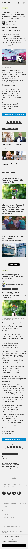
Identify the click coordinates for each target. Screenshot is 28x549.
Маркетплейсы (12, 27)
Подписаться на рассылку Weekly (12, 484)
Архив (5, 506)
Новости (5, 8)
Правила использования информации (15, 503)
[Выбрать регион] (18, 3)
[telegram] (14, 493)
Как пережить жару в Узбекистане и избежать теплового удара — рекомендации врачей (10, 465)
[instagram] (9, 493)
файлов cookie (14, 541)
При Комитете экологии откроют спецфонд (14, 457)
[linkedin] (19, 493)
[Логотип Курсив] (6, 2)
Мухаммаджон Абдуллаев (14, 284)
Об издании (7, 500)
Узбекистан (14, 288)
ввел (18, 36)
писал (15, 103)
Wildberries (5, 27)
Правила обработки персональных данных (14, 510)
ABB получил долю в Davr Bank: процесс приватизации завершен (13, 238)
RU (22, 3)
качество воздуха (6, 288)
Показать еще (14, 264)
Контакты (6, 514)
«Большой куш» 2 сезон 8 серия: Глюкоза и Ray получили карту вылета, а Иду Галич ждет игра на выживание (13, 209)
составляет (18, 327)
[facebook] (4, 493)
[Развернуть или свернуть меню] (25, 3)
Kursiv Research (8, 520)
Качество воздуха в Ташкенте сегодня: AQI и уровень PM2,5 (12, 180)
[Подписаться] (25, 486)
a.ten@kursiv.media (10, 24)
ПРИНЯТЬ (14, 545)
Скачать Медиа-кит (9, 517)
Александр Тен (11, 21)
